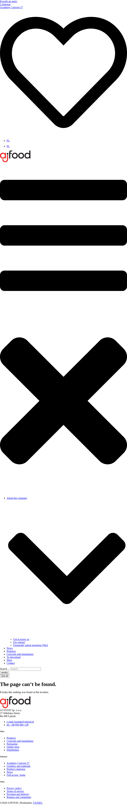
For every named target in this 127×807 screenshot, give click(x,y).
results (4, 672)
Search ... (5, 668)
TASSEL (38, 802)
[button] (63, 328)
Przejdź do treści (8, 1)
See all (4, 676)
